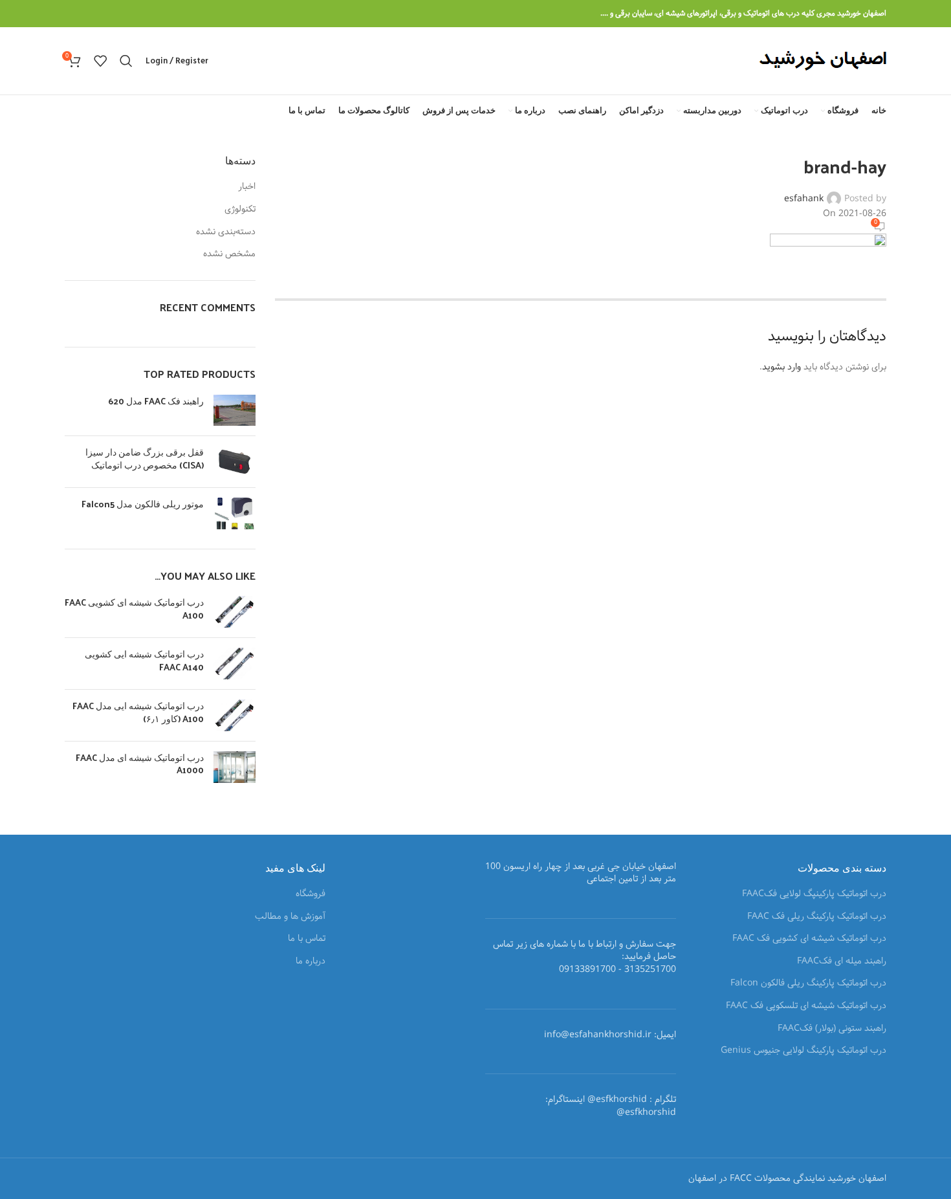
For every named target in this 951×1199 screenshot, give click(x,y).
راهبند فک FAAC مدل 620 (156, 401)
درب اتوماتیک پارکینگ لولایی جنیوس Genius (803, 1050)
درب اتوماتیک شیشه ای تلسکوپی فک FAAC (806, 1006)
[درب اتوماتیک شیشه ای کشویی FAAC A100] (234, 612)
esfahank (804, 199)
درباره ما (310, 961)
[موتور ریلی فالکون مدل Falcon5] (234, 513)
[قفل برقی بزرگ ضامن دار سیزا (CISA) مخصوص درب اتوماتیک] (234, 462)
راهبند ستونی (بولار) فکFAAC (832, 1028)
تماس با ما (306, 938)
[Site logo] (822, 61)
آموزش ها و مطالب (290, 916)
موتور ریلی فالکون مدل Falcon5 (143, 504)
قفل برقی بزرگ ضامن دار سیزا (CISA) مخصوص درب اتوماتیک (144, 458)
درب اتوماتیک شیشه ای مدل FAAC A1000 (140, 763)
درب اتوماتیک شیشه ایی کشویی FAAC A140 (144, 660)
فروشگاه (310, 894)
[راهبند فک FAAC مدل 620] (234, 410)
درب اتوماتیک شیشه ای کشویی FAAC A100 (134, 608)
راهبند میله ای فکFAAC (841, 961)
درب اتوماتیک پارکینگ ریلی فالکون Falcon (808, 983)
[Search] (126, 61)
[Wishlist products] (100, 61)
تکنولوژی (240, 209)
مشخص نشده (229, 254)
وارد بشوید (781, 367)
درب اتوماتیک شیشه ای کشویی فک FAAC (809, 938)
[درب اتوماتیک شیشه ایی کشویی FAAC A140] (234, 663)
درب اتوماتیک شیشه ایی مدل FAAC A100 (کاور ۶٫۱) (138, 712)
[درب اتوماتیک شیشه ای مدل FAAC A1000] (234, 767)
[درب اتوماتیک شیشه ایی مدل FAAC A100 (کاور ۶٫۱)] (234, 715)
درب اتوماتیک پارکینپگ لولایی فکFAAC (814, 894)
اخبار (247, 187)
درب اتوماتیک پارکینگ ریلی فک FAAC (816, 916)
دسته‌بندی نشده (226, 232)
